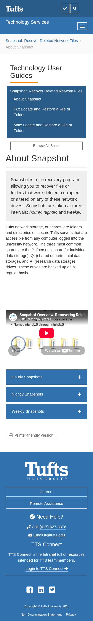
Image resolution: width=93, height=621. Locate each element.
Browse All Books (46, 146)
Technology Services (27, 22)
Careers (46, 492)
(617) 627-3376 (53, 527)
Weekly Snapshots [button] (28, 411)
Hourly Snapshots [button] (27, 377)
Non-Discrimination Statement (41, 614)
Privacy (71, 614)
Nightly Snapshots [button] (27, 394)
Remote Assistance (46, 503)
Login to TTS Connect (45, 568)
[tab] (46, 377)
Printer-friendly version (33, 435)
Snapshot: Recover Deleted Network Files (42, 40)
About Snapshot (27, 99)
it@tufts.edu (54, 535)
